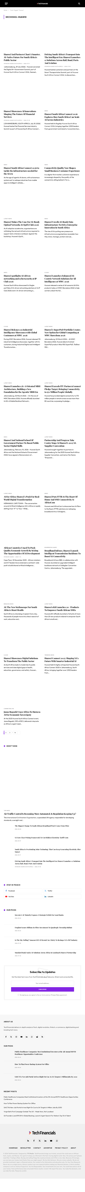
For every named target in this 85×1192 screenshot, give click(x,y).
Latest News (8, 218)
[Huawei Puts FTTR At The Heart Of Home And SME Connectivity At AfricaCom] (62, 477)
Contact (37, 1148)
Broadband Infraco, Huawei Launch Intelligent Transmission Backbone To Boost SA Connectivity (62, 553)
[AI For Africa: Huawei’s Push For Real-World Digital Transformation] (22, 477)
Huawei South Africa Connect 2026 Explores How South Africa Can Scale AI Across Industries (61, 117)
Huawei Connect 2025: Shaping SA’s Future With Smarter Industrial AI (61, 660)
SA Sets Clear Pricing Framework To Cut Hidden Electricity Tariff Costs (41, 837)
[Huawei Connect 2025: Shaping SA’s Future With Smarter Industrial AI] (62, 638)
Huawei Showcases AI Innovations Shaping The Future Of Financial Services (20, 114)
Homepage (13, 1148)
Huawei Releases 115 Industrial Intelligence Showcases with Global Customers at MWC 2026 (20, 332)
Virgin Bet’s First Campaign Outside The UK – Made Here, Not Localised (28, 1112)
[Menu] (6, 3)
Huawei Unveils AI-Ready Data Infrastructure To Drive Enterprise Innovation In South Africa (60, 225)
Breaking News (9, 604)
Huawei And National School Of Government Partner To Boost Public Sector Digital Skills (21, 443)
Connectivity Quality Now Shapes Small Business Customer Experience (62, 169)
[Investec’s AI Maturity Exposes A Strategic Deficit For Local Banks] (8, 918)
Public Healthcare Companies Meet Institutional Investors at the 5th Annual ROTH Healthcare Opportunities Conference (45, 1053)
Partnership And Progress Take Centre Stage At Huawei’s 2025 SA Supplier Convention (60, 443)
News (46, 111)
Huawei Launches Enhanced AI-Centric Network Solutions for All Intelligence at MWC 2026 (60, 278)
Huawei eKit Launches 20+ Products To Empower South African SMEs (61, 608)
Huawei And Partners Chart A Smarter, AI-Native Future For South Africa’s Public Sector (22, 57)
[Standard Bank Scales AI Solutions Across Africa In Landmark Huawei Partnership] (8, 955)
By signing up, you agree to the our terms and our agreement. (43, 995)
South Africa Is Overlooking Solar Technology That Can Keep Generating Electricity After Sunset (48, 850)
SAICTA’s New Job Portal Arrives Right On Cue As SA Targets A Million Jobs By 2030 (46, 1077)
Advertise (48, 1148)
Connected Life (9, 708)
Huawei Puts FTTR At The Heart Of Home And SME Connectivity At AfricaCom (60, 499)
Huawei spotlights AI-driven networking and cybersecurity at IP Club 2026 (20, 278)
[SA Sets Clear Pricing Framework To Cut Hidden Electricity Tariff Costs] (8, 840)
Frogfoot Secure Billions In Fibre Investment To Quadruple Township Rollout (43, 927)
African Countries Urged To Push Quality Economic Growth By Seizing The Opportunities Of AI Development (22, 550)
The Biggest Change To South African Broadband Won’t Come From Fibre (42, 826)
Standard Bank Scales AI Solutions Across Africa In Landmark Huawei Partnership (45, 953)
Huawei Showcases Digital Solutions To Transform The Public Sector (21, 660)
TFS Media (30, 1153)
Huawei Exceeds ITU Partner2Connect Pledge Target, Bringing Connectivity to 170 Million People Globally (62, 389)
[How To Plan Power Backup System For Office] (8, 1067)
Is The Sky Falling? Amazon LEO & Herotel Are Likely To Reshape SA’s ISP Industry (46, 940)
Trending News (49, 655)
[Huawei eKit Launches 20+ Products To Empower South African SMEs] (62, 587)
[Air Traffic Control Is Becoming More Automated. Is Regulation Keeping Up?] (42, 779)
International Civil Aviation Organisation (21, 818)
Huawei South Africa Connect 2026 (16, 72)
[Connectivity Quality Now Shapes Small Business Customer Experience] (62, 148)
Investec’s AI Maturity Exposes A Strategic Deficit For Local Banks (39, 915)
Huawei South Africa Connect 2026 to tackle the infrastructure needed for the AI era (21, 171)
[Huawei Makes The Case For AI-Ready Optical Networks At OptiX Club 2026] (22, 202)
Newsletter (25, 1148)
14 (15, 732)
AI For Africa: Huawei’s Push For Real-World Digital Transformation (22, 498)
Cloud (46, 272)
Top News (7, 810)
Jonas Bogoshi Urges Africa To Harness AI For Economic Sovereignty (22, 713)
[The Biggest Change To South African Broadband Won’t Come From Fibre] (8, 828)
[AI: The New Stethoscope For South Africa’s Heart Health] (22, 587)
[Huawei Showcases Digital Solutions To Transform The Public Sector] (22, 638)
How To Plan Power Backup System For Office (32, 1064)
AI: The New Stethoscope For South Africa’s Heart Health (20, 608)
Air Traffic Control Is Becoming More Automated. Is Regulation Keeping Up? (40, 813)
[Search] (79, 3)
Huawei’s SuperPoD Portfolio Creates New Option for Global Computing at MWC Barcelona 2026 (62, 332)
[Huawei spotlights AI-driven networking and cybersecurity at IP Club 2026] (22, 256)
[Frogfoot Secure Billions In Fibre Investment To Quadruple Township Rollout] (8, 930)
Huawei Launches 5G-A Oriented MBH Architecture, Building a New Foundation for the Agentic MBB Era (22, 389)
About (73, 1148)
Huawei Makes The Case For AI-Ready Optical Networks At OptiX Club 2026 (22, 223)
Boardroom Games (50, 547)
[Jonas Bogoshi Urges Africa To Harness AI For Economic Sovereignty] (22, 692)
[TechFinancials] (42, 4)
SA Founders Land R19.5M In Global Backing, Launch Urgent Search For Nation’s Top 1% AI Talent (37, 1116)
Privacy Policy (55, 995)
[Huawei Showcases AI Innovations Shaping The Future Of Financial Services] (22, 94)
